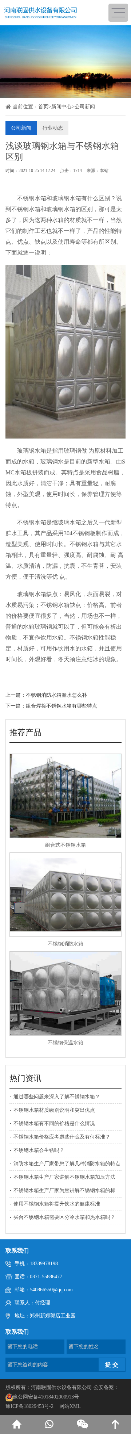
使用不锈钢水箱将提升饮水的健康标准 (56, 1204)
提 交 (111, 1365)
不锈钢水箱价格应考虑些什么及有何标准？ (61, 1137)
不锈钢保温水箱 (65, 1042)
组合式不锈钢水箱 (65, 845)
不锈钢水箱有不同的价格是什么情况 (54, 1123)
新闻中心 (61, 106)
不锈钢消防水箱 (65, 944)
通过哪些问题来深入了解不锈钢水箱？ (56, 1096)
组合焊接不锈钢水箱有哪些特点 (61, 706)
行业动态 (53, 128)
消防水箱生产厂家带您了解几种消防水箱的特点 (66, 1163)
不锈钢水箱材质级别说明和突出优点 (54, 1110)
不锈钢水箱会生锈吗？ (38, 1150)
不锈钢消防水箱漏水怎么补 (56, 695)
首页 (43, 106)
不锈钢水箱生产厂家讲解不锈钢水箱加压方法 (64, 1177)
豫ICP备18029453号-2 (29, 1406)
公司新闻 (85, 106)
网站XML (70, 1406)
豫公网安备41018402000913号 (46, 1397)
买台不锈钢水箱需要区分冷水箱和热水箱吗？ (64, 1217)
